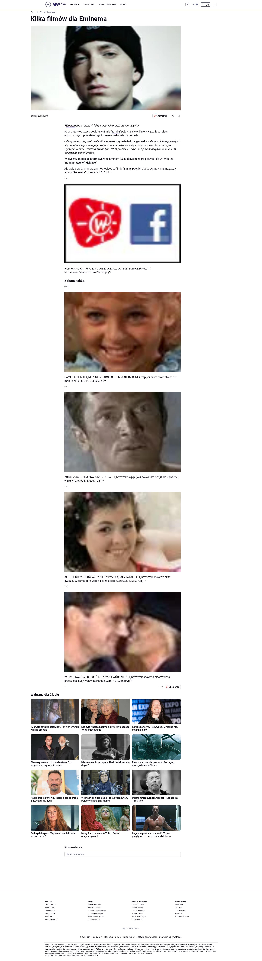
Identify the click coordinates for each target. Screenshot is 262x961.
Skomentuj (161, 116)
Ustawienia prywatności (170, 937)
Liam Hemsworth (94, 905)
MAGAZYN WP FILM (107, 4)
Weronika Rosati (138, 914)
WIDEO (123, 4)
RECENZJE (74, 4)
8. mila (116, 131)
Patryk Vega (49, 908)
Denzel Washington (139, 917)
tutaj (96, 956)
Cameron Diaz (180, 911)
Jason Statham (94, 920)
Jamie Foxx (49, 917)
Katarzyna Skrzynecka (96, 917)
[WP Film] (61, 4)
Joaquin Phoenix (51, 920)
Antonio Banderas (138, 911)
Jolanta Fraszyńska (95, 914)
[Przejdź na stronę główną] (48, 6)
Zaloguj (205, 4)
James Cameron (138, 905)
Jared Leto (179, 905)
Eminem (70, 125)
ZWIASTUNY (89, 4)
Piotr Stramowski (94, 908)
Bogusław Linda (137, 908)
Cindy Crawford (137, 920)
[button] (195, 4)
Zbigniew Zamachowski (97, 911)
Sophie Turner (50, 914)
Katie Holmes (50, 911)
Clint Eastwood (50, 905)
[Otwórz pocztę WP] (187, 4)
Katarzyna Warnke (182, 917)
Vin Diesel (178, 908)
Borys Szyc (179, 914)
